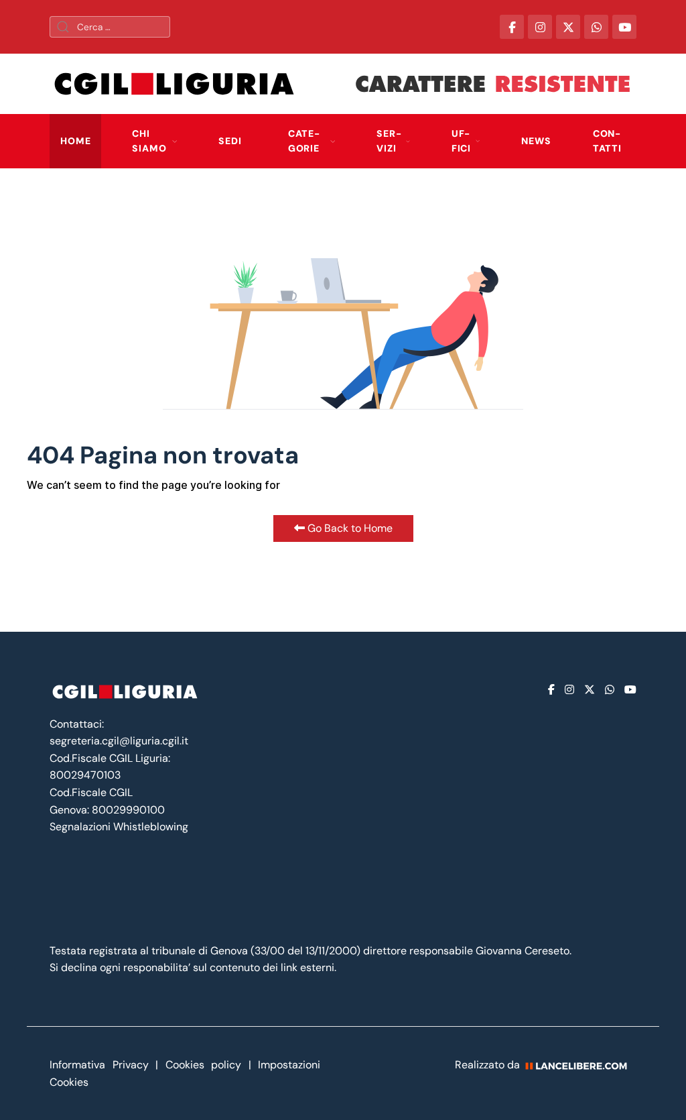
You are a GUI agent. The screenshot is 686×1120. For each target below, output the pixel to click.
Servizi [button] (388, 140)
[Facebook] (551, 690)
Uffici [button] (461, 140)
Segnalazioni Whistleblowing (119, 827)
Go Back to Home (349, 528)
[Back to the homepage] (174, 84)
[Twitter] (589, 690)
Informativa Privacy (102, 1065)
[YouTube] (624, 27)
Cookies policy (203, 1065)
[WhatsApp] (596, 27)
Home (75, 141)
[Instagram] (569, 690)
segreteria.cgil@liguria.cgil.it (119, 741)
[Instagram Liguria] (540, 27)
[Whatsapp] (609, 690)
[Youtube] (630, 690)
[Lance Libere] (580, 1065)
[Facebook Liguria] (512, 27)
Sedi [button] (229, 141)
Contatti (607, 140)
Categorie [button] (304, 140)
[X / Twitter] (568, 27)
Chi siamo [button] (149, 140)
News (536, 141)
